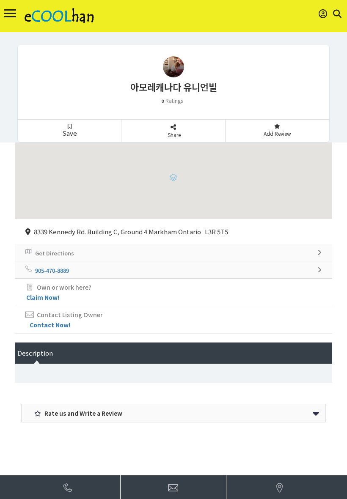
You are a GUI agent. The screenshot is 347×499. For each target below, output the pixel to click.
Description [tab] (35, 352)
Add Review (277, 133)
